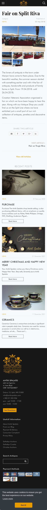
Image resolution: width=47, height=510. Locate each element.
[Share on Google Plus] (29, 133)
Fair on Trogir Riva (37, 146)
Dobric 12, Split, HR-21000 (13, 392)
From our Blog (8, 427)
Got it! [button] (23, 505)
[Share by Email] (11, 133)
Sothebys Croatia (9, 444)
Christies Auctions (10, 447)
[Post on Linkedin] (35, 133)
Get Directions (9, 410)
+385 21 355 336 (10, 398)
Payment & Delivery (10, 430)
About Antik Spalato (10, 424)
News (4, 22)
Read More (13, 221)
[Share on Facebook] (17, 133)
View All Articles (23, 156)
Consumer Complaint (11, 432)
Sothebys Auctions (10, 441)
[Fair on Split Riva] (7, 55)
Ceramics (8, 319)
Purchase (8, 204)
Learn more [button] (8, 499)
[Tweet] (23, 133)
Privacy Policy (8, 435)
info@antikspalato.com (12, 395)
